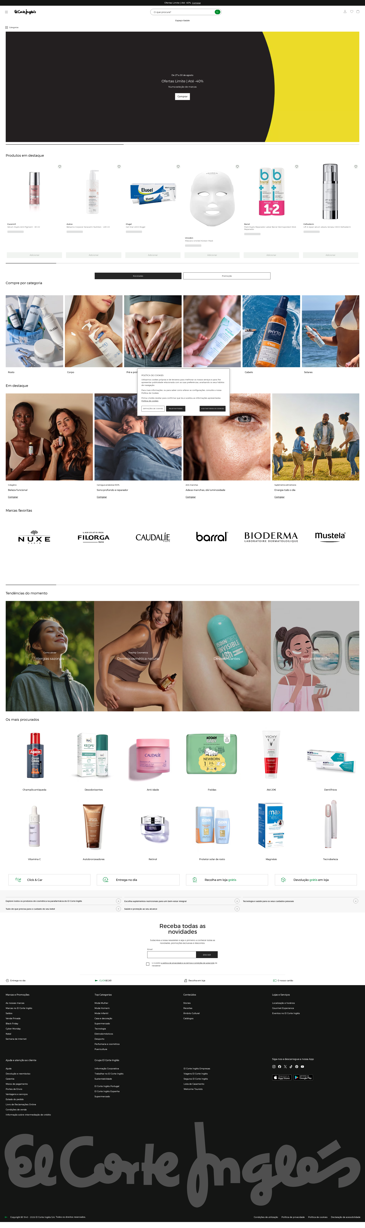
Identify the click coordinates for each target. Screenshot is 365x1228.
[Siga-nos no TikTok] (291, 1067)
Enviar (207, 954)
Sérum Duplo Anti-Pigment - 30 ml (23, 227)
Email (150, 949)
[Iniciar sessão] (346, 12)
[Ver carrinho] (358, 12)
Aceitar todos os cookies (212, 409)
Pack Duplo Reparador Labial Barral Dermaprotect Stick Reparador (270, 228)
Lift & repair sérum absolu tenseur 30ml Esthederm (327, 227)
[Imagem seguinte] (60, 192)
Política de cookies (149, 401)
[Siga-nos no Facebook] (279, 1067)
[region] (183, 392)
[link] (34, 192)
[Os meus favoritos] (352, 12)
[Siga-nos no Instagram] (274, 1067)
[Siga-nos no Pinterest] (296, 1067)
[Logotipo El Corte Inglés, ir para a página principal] (25, 12)
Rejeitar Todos (175, 409)
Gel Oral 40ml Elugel (135, 227)
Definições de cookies (153, 409)
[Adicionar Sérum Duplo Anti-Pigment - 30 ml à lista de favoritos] (59, 166)
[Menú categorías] (6, 12)
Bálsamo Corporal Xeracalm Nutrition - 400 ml (88, 227)
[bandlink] (196, 2)
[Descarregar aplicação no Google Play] (303, 1078)
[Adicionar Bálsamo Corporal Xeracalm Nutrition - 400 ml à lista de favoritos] (119, 166)
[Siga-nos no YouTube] (302, 1067)
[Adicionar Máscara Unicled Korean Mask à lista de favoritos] (237, 166)
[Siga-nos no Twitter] (285, 1067)
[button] (64, 900)
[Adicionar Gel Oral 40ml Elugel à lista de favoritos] (178, 166)
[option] (34, 192)
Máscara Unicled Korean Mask (199, 241)
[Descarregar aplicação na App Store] (281, 1078)
